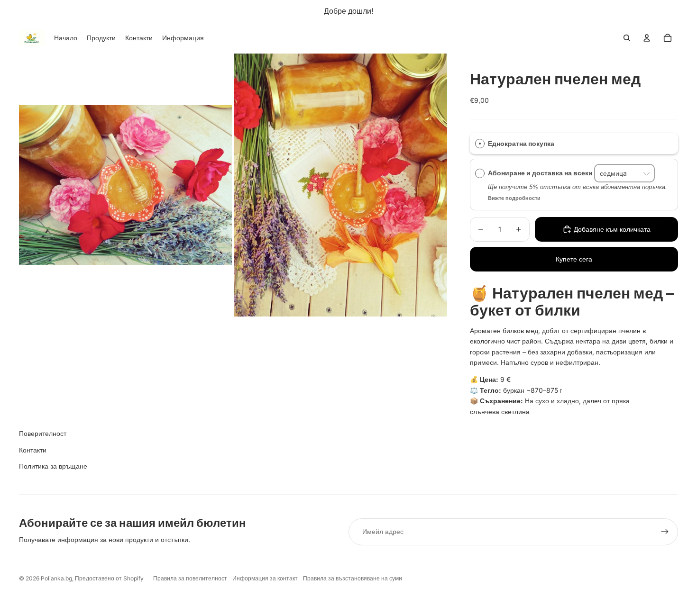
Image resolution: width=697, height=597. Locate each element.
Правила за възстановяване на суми (352, 578)
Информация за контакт (265, 578)
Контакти (32, 450)
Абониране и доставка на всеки (541, 173)
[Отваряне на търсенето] (626, 37)
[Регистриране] (665, 532)
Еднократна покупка (521, 143)
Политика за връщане (53, 466)
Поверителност (42, 433)
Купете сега (574, 259)
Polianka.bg (56, 578)
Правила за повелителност (190, 578)
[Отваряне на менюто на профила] (646, 37)
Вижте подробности (514, 198)
